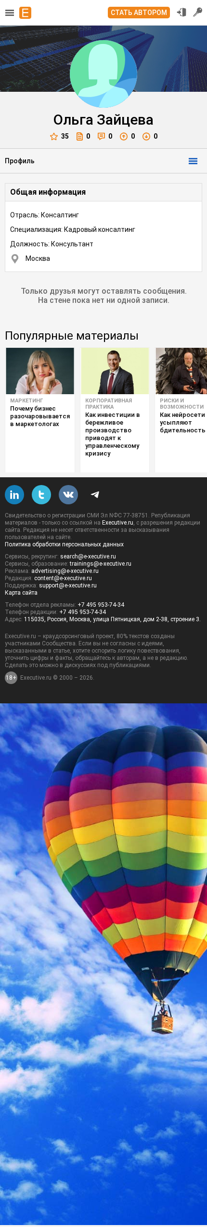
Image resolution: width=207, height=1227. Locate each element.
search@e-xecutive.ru (88, 556)
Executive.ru (117, 522)
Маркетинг (26, 401)
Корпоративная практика (108, 404)
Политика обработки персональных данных (64, 544)
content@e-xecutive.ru (63, 578)
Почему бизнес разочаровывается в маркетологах (40, 416)
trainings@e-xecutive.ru (100, 563)
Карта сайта (21, 592)
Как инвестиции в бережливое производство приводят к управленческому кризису (112, 434)
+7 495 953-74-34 (101, 604)
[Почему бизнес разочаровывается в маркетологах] (40, 371)
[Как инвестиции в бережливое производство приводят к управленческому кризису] (114, 371)
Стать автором (139, 12)
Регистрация (198, 12)
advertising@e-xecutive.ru (65, 571)
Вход (181, 12)
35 (65, 136)
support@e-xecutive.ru (68, 585)
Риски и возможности (182, 404)
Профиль (20, 161)
